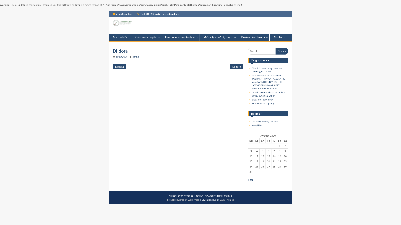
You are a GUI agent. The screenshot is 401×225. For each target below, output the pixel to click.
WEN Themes (227, 199)
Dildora (119, 66)
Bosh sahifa (120, 37)
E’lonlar (277, 37)
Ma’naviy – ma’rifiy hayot (218, 37)
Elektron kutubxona (253, 37)
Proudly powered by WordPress (183, 199)
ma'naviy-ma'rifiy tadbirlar (265, 121)
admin (136, 56)
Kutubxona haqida (145, 37)
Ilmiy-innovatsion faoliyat (180, 37)
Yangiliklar (257, 125)
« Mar (251, 179)
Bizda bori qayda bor (262, 99)
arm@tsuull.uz (124, 14)
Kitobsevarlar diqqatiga (263, 103)
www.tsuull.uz (171, 14)
